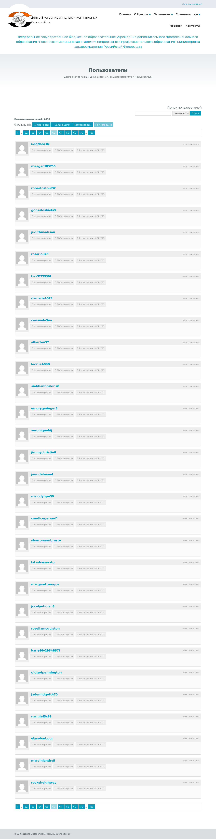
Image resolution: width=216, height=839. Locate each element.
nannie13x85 (41, 716)
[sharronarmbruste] (22, 544)
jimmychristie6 (43, 452)
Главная (125, 14)
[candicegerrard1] (22, 522)
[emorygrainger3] (22, 412)
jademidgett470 (44, 694)
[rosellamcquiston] (22, 632)
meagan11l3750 (43, 166)
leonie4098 (40, 364)
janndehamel (42, 474)
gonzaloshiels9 (43, 210)
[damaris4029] (22, 302)
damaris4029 (41, 298)
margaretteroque (45, 584)
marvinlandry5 (43, 760)
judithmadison (43, 232)
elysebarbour (42, 738)
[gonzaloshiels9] (22, 214)
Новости (176, 25)
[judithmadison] (22, 236)
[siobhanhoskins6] (22, 390)
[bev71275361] (22, 280)
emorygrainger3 (44, 408)
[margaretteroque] (22, 588)
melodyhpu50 (42, 496)
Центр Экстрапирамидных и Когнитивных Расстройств (64, 20)
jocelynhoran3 (43, 606)
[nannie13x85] (22, 720)
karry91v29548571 (45, 650)
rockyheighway (43, 782)
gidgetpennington (46, 672)
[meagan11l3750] (22, 170)
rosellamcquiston (45, 628)
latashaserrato (43, 562)
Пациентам (162, 14)
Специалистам (187, 14)
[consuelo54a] (22, 324)
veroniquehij (41, 430)
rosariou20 (39, 254)
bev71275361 (41, 276)
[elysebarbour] (22, 742)
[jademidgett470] (22, 698)
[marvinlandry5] (22, 764)
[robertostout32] (22, 192)
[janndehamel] (22, 478)
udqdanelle (40, 144)
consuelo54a (41, 320)
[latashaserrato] (22, 566)
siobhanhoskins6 (45, 386)
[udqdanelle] (22, 148)
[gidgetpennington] (22, 676)
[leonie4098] (22, 368)
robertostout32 (43, 188)
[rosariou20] (22, 258)
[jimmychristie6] (22, 456)
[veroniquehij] (22, 434)
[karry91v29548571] (22, 654)
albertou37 (40, 342)
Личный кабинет (192, 4)
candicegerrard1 (44, 518)
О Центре (141, 14)
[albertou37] (22, 346)
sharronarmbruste (46, 540)
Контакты (192, 25)
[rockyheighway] (22, 786)
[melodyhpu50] (22, 500)
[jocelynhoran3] (22, 610)
